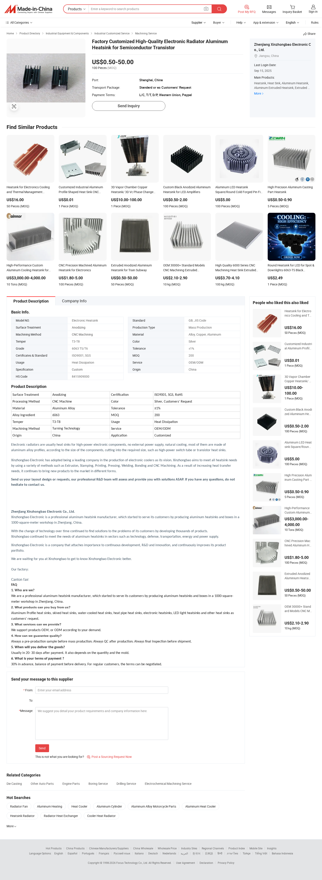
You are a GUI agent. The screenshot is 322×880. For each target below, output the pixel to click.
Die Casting (14, 783)
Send (42, 748)
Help (239, 22)
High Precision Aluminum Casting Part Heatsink (298, 477)
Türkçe (246, 853)
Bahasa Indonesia (282, 853)
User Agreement (185, 862)
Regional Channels (213, 848)
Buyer (217, 22)
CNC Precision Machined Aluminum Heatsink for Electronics (298, 543)
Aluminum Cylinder (109, 806)
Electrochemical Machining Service (168, 783)
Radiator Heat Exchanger (61, 816)
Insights (271, 848)
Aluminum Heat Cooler (200, 806)
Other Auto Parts (42, 783)
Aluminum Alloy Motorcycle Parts (153, 806)
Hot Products (54, 848)
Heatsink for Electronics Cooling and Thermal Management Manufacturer (298, 313)
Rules (314, 22)
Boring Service (98, 783)
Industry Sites (189, 848)
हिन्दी (220, 853)
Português (88, 853)
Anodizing (78, 327)
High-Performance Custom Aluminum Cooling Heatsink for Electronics (298, 510)
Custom (77, 369)
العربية (184, 853)
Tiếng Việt (261, 853)
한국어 (196, 853)
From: (28, 690)
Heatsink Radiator (22, 816)
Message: (26, 711)
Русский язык (122, 853)
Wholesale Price (167, 848)
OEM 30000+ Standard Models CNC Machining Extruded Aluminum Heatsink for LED (298, 608)
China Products (75, 848)
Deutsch (153, 853)
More (257, 93)
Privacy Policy (226, 862)
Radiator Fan (19, 806)
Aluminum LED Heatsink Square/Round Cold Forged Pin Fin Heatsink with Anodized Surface (298, 444)
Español (72, 853)
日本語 (209, 853)
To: (31, 700)
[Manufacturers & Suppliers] (28, 9)
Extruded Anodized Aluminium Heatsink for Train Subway (298, 576)
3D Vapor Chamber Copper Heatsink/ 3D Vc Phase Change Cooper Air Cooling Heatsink (298, 379)
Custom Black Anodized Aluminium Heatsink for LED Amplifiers (298, 411)
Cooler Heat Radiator (101, 816)
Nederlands (169, 853)
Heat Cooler (79, 806)
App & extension (264, 22)
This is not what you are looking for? (59, 757)
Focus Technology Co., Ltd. (132, 862)
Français (104, 853)
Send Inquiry (129, 106)
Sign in (313, 11)
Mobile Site (255, 848)
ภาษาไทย (232, 853)
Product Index (236, 848)
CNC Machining (82, 334)
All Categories (19, 22)
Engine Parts (71, 783)
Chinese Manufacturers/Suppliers (109, 848)
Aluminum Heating (49, 806)
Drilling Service (126, 783)
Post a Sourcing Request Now (109, 757)
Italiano (139, 853)
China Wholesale (143, 848)
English (58, 853)
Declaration (206, 862)
